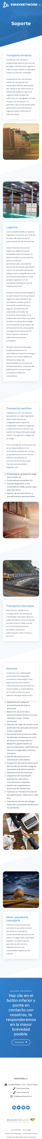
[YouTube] (28, 1108)
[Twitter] (19, 1108)
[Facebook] (14, 1108)
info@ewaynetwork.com (23, 1096)
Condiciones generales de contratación (21, 1137)
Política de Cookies (30, 1134)
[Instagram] (23, 1108)
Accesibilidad (16, 1130)
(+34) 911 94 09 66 (22, 1089)
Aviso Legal (27, 1130)
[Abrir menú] (40, 4)
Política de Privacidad (13, 1134)
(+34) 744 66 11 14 (23, 1092)
